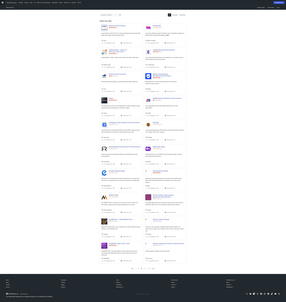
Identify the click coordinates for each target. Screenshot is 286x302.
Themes (63, 282)
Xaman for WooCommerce (117, 25)
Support (118, 282)
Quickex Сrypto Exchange (161, 219)
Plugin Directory (10, 7)
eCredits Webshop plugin (117, 171)
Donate (173, 284)
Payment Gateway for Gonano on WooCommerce (168, 243)
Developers (119, 284)
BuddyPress (230, 287)
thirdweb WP (157, 25)
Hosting (8, 284)
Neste (153, 268)
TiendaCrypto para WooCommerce (164, 50)
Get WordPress (279, 2)
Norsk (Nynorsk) (24, 294)
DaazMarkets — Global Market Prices (120, 219)
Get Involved (174, 280)
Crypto (111, 98)
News (7, 282)
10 (149, 268)
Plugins (63, 284)
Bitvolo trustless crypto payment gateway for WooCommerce (163, 196)
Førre (132, 268)
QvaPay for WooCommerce (117, 74)
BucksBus (156, 122)
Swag (173, 287)
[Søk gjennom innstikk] (119, 14)
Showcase (63, 280)
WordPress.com (230, 280)
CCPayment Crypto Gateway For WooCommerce (124, 122)
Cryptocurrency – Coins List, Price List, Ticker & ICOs (118, 50)
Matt (228, 282)
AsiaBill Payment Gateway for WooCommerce (167, 98)
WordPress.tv (120, 287)
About (7, 280)
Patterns (63, 287)
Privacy (8, 287)
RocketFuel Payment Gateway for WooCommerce (124, 147)
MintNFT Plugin (113, 195)
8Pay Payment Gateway (160, 171)
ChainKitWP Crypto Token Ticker (119, 243)
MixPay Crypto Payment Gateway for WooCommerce (162, 75)
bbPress (229, 284)
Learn (117, 280)
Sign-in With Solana (159, 147)
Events (173, 282)
